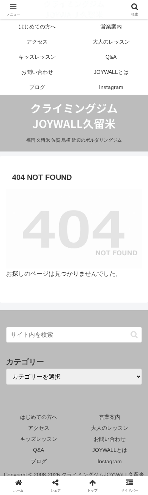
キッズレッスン (38, 439)
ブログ (39, 461)
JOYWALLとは (109, 450)
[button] (134, 334)
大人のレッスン (109, 428)
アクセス (38, 428)
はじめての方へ (38, 417)
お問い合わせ (110, 439)
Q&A (38, 450)
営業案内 (109, 417)
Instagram (110, 461)
